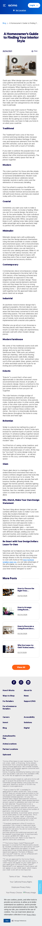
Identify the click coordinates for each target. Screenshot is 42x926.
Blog (4, 23)
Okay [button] (7, 921)
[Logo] (13, 5)
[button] (19, 920)
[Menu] (5, 5)
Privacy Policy (31, 915)
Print (36, 51)
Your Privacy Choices (14, 892)
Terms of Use (14, 876)
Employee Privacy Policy (21, 887)
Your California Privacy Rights (21, 882)
